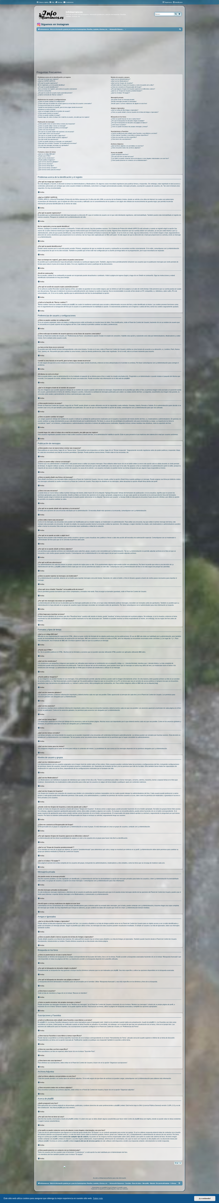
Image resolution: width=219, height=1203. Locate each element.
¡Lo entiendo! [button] (205, 1198)
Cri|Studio (125, 1189)
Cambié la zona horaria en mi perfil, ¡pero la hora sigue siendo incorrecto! (60, 107)
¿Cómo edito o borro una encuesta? (49, 133)
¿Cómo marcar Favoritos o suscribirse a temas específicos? (129, 135)
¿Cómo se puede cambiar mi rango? (49, 115)
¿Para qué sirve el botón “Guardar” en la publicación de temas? (57, 143)
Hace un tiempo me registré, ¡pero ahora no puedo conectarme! (57, 89)
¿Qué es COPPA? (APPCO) (46, 81)
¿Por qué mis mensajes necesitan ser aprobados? (53, 145)
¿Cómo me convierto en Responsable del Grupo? (126, 87)
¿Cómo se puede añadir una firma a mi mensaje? (53, 127)
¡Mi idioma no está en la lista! (46, 109)
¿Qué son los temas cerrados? (47, 167)
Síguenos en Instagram (54, 24)
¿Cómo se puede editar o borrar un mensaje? (52, 126)
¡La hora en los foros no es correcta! (49, 105)
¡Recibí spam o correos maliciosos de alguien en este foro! (129, 103)
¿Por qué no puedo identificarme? (48, 87)
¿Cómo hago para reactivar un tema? (49, 147)
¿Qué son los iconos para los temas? (49, 169)
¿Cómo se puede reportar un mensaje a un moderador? (55, 141)
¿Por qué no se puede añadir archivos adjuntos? (53, 137)
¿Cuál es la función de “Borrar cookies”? (50, 95)
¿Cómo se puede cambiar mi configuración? (51, 101)
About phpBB (57, 1108)
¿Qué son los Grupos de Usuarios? (122, 83)
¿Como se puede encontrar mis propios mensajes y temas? (129, 126)
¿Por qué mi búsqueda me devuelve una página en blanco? (129, 122)
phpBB (126, 378)
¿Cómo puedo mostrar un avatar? (48, 113)
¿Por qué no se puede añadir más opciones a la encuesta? (56, 131)
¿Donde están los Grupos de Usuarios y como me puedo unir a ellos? (132, 85)
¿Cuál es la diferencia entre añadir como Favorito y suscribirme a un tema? (134, 133)
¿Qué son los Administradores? (120, 79)
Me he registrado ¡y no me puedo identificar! (51, 85)
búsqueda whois (61, 1134)
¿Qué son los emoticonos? (46, 158)
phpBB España (111, 1189)
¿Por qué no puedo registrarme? (48, 83)
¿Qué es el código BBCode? (46, 154)
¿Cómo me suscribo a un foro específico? (124, 137)
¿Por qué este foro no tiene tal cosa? (122, 156)
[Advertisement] (112, 51)
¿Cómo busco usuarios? (118, 124)
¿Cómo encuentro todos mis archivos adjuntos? (125, 148)
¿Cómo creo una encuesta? (46, 129)
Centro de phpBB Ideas (135, 1119)
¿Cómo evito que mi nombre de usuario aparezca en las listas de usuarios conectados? (65, 103)
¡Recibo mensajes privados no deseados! (123, 101)
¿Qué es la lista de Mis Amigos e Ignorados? (124, 110)
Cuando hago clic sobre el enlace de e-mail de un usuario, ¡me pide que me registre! (63, 117)
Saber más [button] (98, 1198)
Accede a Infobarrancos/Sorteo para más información (109, 1178)
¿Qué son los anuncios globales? (48, 161)
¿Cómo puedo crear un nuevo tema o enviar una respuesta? (56, 124)
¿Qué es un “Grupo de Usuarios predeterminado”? (126, 91)
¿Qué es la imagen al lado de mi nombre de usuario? (54, 111)
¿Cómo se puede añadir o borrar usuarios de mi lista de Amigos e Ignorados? (134, 112)
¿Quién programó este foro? (119, 154)
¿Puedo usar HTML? (44, 156)
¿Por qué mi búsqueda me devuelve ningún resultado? (127, 121)
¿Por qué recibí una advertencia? (48, 139)
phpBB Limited (120, 1105)
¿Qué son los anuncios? (45, 164)
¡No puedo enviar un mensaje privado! (122, 99)
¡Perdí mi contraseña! (44, 91)
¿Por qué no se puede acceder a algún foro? (51, 135)
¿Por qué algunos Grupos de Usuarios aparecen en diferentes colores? (133, 89)
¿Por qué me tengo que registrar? (48, 79)
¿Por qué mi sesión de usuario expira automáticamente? (55, 93)
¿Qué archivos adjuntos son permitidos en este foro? (127, 146)
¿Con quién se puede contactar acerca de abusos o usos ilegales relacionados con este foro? (140, 158)
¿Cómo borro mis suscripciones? (121, 139)
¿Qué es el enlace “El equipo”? (120, 93)
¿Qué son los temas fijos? (46, 165)
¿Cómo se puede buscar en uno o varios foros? (125, 119)
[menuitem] (51, 2)
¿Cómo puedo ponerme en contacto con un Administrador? (129, 160)
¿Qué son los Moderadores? (120, 81)
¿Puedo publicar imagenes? (46, 160)
